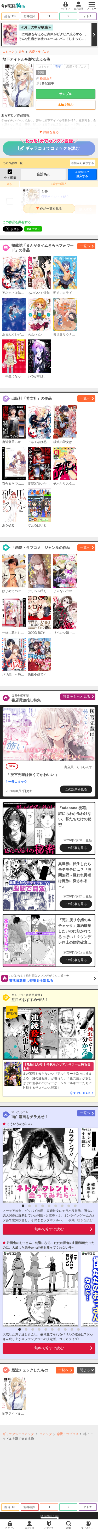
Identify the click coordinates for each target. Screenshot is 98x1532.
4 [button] (42, 1206)
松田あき (46, 78)
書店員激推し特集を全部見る (39, 978)
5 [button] (49, 1206)
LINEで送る (33, 228)
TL (49, 16)
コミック (8, 51)
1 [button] (23, 1206)
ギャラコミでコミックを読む (52, 148)
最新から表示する (82, 163)
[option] (39, 1165)
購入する (82, 174)
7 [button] (62, 1206)
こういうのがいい (19, 1124)
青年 (22, 51)
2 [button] (29, 1206)
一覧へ (85, 246)
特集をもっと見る (76, 696)
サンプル (65, 94)
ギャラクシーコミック (18, 1434)
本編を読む (65, 105)
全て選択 (10, 178)
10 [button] (78, 1329)
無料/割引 (30, 16)
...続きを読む (84, 1220)
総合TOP (10, 16)
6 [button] (55, 1206)
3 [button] (36, 1206)
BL (68, 16)
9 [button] (75, 1206)
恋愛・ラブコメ (39, 51)
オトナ (87, 16)
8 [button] (68, 1206)
